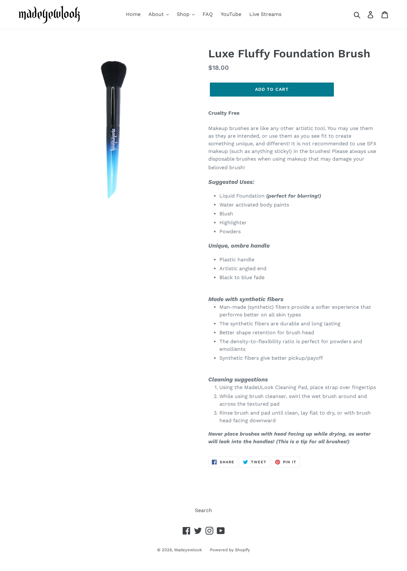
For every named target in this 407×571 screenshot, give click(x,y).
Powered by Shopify (230, 549)
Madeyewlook (188, 549)
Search (203, 510)
